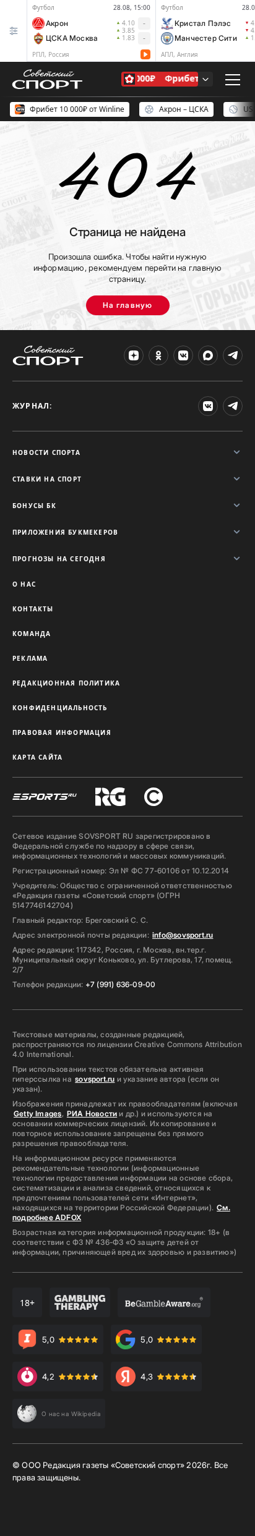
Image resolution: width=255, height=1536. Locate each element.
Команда (31, 633)
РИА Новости (92, 1113)
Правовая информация (61, 732)
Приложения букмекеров (65, 532)
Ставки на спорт (47, 479)
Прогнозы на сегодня (59, 558)
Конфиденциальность (60, 707)
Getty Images (38, 1113)
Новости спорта (46, 452)
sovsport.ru (95, 1079)
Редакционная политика (66, 683)
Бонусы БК (34, 505)
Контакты (33, 609)
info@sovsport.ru (182, 935)
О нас (24, 584)
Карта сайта (37, 757)
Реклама (30, 658)
